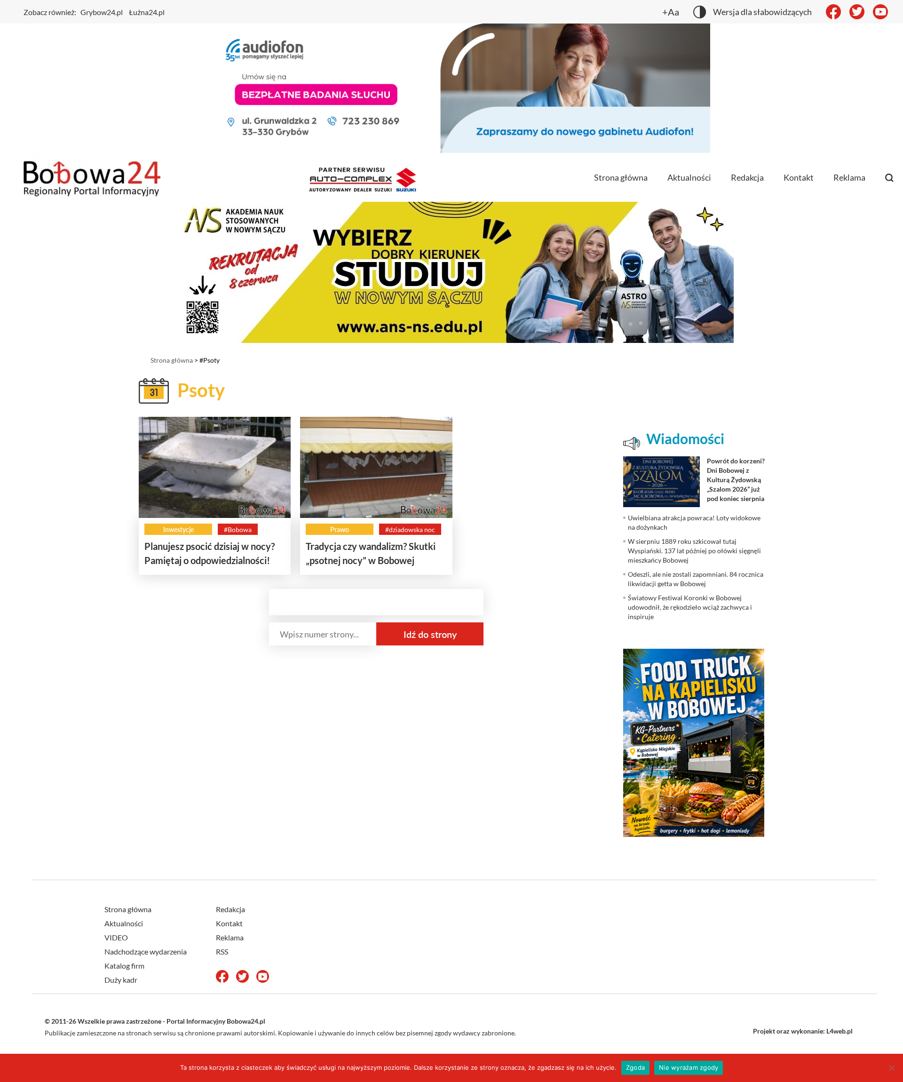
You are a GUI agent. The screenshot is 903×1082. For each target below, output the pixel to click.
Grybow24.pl (101, 12)
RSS (222, 951)
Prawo (339, 529)
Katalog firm (124, 965)
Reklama (849, 177)
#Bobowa (238, 529)
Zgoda (635, 1067)
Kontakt (799, 177)
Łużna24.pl (147, 12)
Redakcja (747, 177)
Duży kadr (120, 979)
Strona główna (621, 177)
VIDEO (116, 937)
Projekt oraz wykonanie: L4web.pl (803, 1031)
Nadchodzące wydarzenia (145, 951)
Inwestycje (178, 529)
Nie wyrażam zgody (688, 1067)
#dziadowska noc (410, 529)
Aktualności (689, 177)
